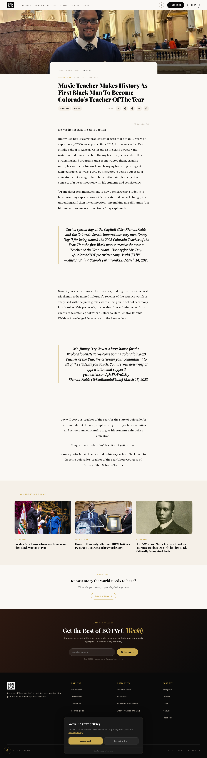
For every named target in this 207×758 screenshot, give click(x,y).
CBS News (80, 144)
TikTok (165, 703)
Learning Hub (77, 711)
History (77, 108)
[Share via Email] (139, 108)
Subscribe (175, 5)
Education (64, 108)
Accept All (85, 741)
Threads (166, 696)
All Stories (76, 703)
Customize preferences (103, 751)
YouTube (166, 711)
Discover (26, 5)
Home (60, 71)
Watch (75, 5)
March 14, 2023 (136, 260)
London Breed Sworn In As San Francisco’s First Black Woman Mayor (40, 545)
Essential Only (121, 741)
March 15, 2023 (136, 379)
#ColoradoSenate (79, 354)
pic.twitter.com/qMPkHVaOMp (106, 374)
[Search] (161, 5)
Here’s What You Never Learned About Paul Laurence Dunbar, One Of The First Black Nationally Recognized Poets (162, 547)
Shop (193, 5)
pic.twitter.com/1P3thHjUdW (118, 254)
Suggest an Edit (143, 124)
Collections (60, 5)
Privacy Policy (75, 732)
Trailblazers (42, 5)
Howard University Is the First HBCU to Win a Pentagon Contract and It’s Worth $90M (102, 545)
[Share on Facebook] (125, 108)
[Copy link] (146, 108)
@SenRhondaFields (131, 229)
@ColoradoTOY (83, 254)
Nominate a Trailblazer (127, 703)
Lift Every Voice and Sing (128, 711)
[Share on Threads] (132, 108)
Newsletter (122, 696)
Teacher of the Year (117, 296)
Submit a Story (103, 596)
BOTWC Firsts (72, 71)
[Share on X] (118, 108)
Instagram (167, 689)
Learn (86, 5)
